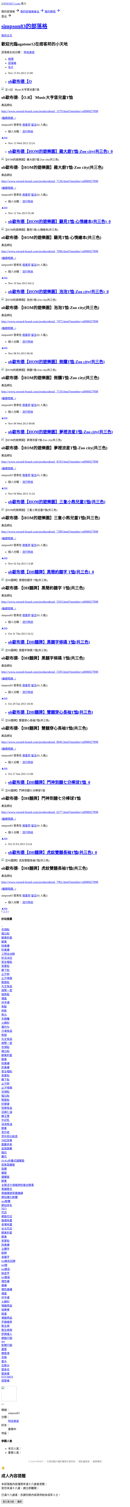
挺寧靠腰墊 (8, 1164)
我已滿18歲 (8, 1501)
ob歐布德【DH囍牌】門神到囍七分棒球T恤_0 (49, 782)
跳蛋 (4, 1313)
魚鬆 (4, 1006)
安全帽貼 (6, 962)
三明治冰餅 (8, 953)
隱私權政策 (84, 1461)
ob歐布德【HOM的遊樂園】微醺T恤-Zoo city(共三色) (56, 362)
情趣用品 (6, 1305)
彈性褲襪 (6, 1289)
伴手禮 (5, 1002)
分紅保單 (6, 1140)
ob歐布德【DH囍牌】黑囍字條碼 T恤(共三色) (49, 642)
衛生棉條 (6, 1330)
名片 (11, 67)
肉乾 (4, 1010)
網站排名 (6, 1205)
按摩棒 (5, 1309)
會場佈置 (6, 1224)
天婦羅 (5, 1018)
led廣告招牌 (8, 1261)
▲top (4, 137)
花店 (4, 1212)
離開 (19, 1501)
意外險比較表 (9, 1136)
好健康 (5, 1103)
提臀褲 (5, 1380)
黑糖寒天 (6, 1189)
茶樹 (4, 1357)
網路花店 (6, 1216)
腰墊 (4, 1172)
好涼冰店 (6, 958)
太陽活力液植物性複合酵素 (17, 1185)
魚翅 (4, 1035)
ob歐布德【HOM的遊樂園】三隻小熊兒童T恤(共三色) (56, 502)
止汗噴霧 (6, 978)
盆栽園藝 (6, 1148)
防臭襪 (5, 949)
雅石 (4, 1152)
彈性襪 (5, 1281)
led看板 (5, 1277)
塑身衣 (5, 1369)
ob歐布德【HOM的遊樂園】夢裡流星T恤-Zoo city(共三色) (60, 432)
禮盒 (4, 998)
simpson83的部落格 (24, 26)
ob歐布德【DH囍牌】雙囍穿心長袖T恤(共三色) (50, 712)
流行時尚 (27, 131)
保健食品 (6, 1108)
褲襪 (4, 1285)
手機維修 (6, 1321)
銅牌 (4, 1253)
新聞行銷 (6, 1345)
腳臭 (4, 941)
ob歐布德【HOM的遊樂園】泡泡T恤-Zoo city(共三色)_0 (58, 291)
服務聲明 (97, 1461)
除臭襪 (5, 945)
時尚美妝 (29, 52)
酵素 (4, 1128)
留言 (34, 124)
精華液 (5, 1353)
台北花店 (6, 1228)
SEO (4, 1208)
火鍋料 (5, 1022)
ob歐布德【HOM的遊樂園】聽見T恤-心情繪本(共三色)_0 (59, 221)
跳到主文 (6, 35)
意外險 (5, 1132)
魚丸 (4, 1014)
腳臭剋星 (6, 937)
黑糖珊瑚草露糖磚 (12, 1193)
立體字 (5, 1248)
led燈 (4, 1265)
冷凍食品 (6, 1031)
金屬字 (5, 1257)
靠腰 (4, 1168)
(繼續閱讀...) (8, 118)
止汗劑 (5, 974)
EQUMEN (7, 1376)
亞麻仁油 (6, 1112)
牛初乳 (5, 1120)
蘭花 (4, 1156)
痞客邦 (26, 124)
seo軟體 (5, 1201)
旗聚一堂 (6, 990)
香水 (4, 1361)
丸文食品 (6, 986)
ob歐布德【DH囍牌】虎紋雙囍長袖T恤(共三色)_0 (52, 852)
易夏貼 (5, 966)
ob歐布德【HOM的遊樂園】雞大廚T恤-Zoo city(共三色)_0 (60, 151)
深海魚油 (6, 1124)
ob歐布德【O (20, 81)
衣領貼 (5, 929)
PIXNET (40, 1461)
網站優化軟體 (9, 1197)
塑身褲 (5, 1373)
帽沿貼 (5, 933)
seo (3, 1341)
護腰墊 (5, 1176)
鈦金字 (5, 1273)
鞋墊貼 (5, 982)
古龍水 (5, 1365)
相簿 (11, 59)
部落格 (12, 63)
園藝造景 (6, 1144)
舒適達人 (6, 1334)
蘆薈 (4, 1349)
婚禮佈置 (6, 1220)
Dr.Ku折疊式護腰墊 (12, 1160)
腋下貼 (5, 970)
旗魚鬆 (5, 994)
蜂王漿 (5, 1116)
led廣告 (5, 1269)
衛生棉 (5, 1326)
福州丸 (5, 1026)
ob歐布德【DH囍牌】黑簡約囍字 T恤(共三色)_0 (51, 572)
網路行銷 (6, 1338)
